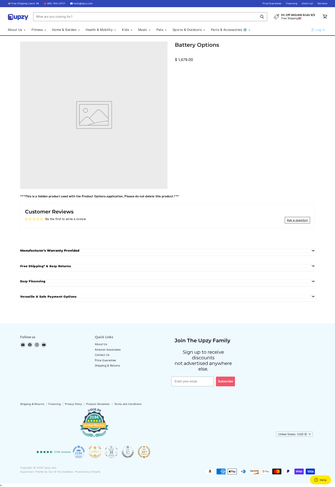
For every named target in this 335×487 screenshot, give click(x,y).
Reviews (322, 3)
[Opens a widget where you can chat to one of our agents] (320, 480)
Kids (126, 30)
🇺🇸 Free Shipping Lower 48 (23, 3)
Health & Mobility (100, 30)
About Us (15, 30)
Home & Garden (65, 30)
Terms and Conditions (128, 404)
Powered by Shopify (87, 471)
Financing (291, 3)
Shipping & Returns (107, 365)
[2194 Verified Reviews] (94, 437)
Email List (307, 3)
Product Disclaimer (98, 404)
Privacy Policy (73, 404)
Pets (160, 30)
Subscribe (225, 381)
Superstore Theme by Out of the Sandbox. (47, 471)
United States (292, 434)
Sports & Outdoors (188, 30)
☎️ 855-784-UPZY (54, 3)
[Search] (262, 16)
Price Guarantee (271, 3)
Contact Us (102, 354)
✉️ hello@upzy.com (81, 3)
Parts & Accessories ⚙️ (229, 30)
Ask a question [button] (297, 220)
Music (143, 30)
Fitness (38, 30)
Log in (319, 30)
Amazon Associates (108, 349)
